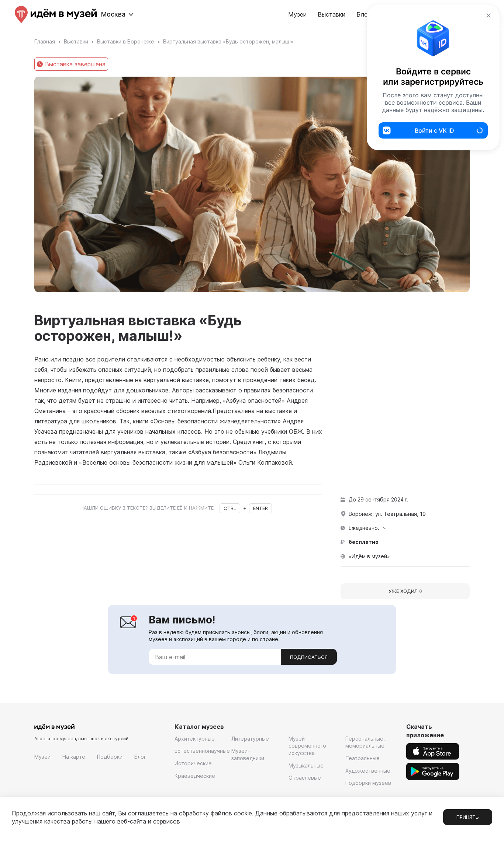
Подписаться (309, 657)
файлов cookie (231, 813)
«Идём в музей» (369, 556)
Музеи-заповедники (247, 754)
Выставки (331, 14)
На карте (73, 757)
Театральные (362, 758)
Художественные (367, 771)
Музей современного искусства (307, 745)
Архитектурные (195, 738)
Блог (140, 757)
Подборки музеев (368, 783)
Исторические (193, 763)
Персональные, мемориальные (365, 742)
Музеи (297, 14)
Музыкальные (306, 765)
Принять (467, 817)
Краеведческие (195, 776)
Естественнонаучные (202, 751)
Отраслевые (305, 778)
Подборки (109, 757)
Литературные (250, 738)
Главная (44, 41)
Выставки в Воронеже (125, 41)
